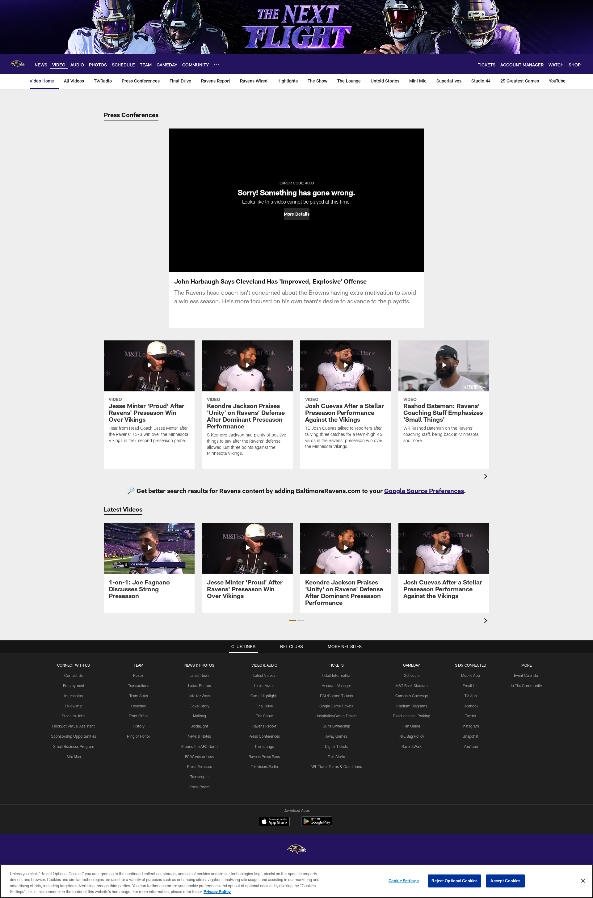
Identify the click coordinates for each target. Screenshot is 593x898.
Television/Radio (264, 766)
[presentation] (486, 477)
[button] (296, 214)
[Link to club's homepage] (17, 64)
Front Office (138, 716)
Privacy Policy (217, 891)
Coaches (138, 706)
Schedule (411, 675)
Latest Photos (199, 685)
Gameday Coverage (411, 696)
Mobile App (470, 675)
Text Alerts (336, 756)
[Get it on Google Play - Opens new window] (316, 824)
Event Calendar (526, 675)
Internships (73, 696)
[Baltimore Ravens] (296, 850)
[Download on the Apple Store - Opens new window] (274, 822)
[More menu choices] (216, 64)
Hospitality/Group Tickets (336, 716)
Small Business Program (73, 746)
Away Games (336, 736)
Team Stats (138, 696)
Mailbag (199, 716)
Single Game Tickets (336, 706)
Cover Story (199, 706)
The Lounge (264, 746)
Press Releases (199, 766)
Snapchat (470, 736)
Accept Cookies (505, 880)
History (139, 726)
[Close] (583, 880)
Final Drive (264, 706)
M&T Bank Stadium (411, 685)
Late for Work (199, 696)
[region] (296, 881)
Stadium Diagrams (411, 706)
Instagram (470, 726)
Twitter (470, 716)
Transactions (138, 685)
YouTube (471, 746)
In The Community (526, 685)
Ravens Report (264, 726)
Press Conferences (264, 736)
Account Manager (336, 685)
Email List (471, 685)
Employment (73, 685)
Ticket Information (336, 675)
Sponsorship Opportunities (73, 736)
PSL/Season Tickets (336, 696)
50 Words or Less (199, 756)
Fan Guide (411, 726)
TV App (471, 696)
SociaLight (199, 726)
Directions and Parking (411, 716)
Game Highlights (264, 696)
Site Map (73, 756)
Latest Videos (264, 675)
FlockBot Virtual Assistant (73, 726)
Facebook (470, 706)
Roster (138, 675)
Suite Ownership (336, 726)
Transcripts (199, 776)
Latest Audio (264, 685)
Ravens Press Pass (264, 756)
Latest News (199, 675)
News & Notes (199, 736)
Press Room (199, 787)
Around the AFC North (199, 746)
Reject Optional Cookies (454, 880)
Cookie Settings (404, 880)
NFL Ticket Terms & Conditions (336, 766)
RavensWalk (412, 746)
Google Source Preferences (424, 490)
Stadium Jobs (73, 716)
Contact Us (73, 675)
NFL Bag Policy (411, 736)
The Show (264, 716)
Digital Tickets (336, 746)
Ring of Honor (138, 736)
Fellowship (73, 706)
